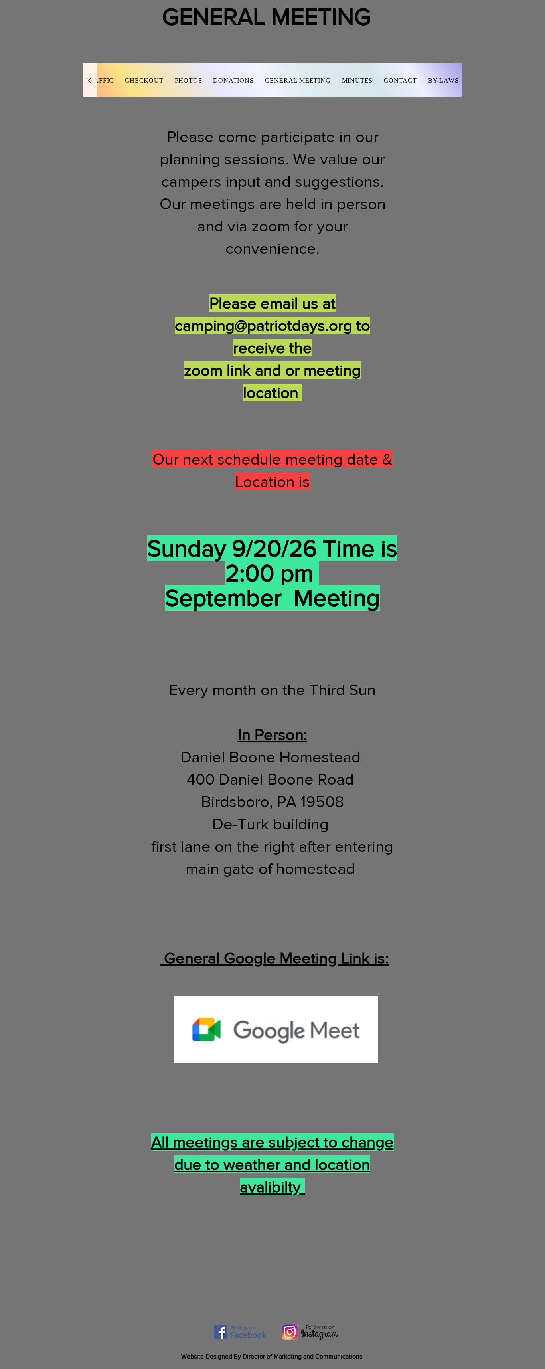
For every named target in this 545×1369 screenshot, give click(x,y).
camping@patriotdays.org (263, 325)
